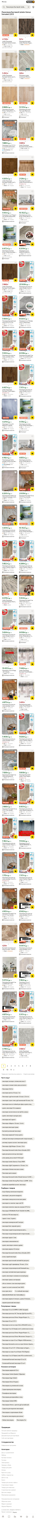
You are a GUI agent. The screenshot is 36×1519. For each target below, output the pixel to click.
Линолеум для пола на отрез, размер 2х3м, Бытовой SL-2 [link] (8, 356)
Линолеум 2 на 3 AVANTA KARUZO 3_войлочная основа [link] (25, 251)
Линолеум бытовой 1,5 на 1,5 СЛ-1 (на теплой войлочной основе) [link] (26, 496)
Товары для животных (8, 1487)
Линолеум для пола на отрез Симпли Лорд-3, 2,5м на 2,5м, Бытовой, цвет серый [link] (25, 566)
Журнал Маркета (7, 1506)
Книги (3, 1480)
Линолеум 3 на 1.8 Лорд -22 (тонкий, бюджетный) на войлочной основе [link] (9, 671)
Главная (3, 1516)
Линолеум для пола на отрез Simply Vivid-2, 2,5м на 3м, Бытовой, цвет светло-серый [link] (25, 390)
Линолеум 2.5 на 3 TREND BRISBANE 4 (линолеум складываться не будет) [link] (26, 844)
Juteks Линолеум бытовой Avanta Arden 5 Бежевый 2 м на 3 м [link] (26, 146)
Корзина (27, 1516)
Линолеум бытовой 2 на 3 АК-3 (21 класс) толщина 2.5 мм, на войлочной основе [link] (26, 601)
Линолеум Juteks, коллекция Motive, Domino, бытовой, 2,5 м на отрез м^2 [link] (25, 76)
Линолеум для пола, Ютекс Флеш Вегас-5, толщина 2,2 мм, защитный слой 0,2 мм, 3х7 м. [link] (26, 635)
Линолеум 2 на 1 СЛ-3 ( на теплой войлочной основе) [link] (8, 146)
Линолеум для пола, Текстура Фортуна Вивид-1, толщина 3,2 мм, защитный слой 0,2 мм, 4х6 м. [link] (26, 110)
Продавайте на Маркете (9, 1433)
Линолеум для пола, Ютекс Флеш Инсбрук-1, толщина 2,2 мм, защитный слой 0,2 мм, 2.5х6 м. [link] (9, 251)
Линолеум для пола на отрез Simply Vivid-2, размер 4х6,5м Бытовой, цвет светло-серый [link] (26, 287)
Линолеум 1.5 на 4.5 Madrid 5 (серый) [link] (8, 424)
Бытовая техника (6, 1457)
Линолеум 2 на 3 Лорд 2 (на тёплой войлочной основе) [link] (9, 215)
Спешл (9, 1516)
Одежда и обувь (6, 1465)
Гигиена (4, 1460)
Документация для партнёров (10, 1435)
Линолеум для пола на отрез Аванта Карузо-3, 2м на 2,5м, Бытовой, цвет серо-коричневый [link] (26, 1017)
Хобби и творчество (7, 1475)
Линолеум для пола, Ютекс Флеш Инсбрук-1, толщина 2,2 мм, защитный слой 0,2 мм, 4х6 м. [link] (26, 530)
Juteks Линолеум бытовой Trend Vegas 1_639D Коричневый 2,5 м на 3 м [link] (9, 390)
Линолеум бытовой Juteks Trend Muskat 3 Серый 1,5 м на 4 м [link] (25, 705)
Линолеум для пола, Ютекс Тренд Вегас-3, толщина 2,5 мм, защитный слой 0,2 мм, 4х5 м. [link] (9, 110)
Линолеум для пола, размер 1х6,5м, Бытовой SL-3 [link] (9, 460)
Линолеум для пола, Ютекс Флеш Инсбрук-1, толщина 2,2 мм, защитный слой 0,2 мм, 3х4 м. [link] (26, 424)
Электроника (5, 1462)
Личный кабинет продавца (9, 1430)
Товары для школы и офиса (9, 1482)
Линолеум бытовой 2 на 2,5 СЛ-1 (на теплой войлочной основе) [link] (9, 914)
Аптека (4, 1470)
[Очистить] (28, 7)
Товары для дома (7, 1467)
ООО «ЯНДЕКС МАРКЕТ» (13, 1510)
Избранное (21, 1516)
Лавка (15, 1516)
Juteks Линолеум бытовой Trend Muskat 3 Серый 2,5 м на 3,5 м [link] (26, 671)
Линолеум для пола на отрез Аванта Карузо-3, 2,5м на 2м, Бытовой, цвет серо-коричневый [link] (9, 1051)
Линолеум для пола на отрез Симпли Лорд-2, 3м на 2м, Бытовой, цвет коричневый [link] (9, 566)
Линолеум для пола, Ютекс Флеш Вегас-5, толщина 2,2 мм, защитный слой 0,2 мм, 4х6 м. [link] (26, 215)
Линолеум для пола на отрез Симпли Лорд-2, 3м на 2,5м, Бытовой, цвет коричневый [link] (25, 878)
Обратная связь (6, 1501)
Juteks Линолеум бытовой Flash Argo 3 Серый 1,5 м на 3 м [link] (25, 1051)
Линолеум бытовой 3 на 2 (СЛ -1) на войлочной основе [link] (26, 356)
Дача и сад (5, 1477)
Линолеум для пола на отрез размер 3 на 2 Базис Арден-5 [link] (8, 739)
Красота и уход (6, 1472)
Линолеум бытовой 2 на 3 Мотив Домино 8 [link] (9, 775)
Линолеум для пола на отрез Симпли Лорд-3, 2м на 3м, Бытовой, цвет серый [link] (26, 739)
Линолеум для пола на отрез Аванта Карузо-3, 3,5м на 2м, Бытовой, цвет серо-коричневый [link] (26, 809)
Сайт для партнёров (7, 1438)
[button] (33, 7)
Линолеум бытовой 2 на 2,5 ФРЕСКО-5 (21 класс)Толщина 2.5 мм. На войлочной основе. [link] (9, 983)
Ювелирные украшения (8, 1495)
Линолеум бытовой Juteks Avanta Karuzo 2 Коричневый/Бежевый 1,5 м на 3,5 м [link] (25, 181)
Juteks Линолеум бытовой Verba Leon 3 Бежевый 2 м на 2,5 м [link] (8, 76)
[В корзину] (15, 35)
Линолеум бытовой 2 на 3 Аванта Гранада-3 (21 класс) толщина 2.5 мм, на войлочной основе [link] (9, 496)
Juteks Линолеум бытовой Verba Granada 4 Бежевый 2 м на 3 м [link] (9, 42)
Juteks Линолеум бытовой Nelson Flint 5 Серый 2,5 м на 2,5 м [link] (8, 601)
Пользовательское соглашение (10, 1499)
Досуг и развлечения (8, 1452)
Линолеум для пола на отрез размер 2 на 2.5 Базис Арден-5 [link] (8, 530)
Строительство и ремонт (9, 1490)
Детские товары (6, 1492)
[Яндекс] (14, 1512)
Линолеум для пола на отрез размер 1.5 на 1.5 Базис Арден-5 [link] (8, 878)
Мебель (4, 1455)
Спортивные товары (7, 1485)
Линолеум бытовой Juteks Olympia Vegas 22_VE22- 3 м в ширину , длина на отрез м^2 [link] (26, 42)
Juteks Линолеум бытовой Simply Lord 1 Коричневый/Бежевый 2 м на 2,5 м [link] (9, 181)
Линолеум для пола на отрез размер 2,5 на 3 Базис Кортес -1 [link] (25, 914)
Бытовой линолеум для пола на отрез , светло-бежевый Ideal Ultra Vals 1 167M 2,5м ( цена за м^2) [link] (9, 948)
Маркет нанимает (7, 1504)
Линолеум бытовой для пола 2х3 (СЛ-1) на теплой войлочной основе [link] (9, 321)
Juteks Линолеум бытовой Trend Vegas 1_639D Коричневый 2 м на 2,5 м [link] (9, 287)
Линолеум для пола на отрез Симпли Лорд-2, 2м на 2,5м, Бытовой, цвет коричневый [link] (8, 844)
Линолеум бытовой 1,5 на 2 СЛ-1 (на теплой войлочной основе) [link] (9, 809)
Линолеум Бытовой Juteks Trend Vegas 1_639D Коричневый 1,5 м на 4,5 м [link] (26, 775)
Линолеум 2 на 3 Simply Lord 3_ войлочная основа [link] (26, 321)
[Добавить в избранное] (15, 18)
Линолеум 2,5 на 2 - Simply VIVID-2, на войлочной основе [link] (24, 983)
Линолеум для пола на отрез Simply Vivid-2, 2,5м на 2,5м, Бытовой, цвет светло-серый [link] (8, 635)
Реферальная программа (9, 1445)
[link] (13, 1081)
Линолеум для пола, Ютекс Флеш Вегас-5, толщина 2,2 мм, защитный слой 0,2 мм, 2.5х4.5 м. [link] (26, 460)
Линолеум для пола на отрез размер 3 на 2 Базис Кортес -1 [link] (8, 705)
